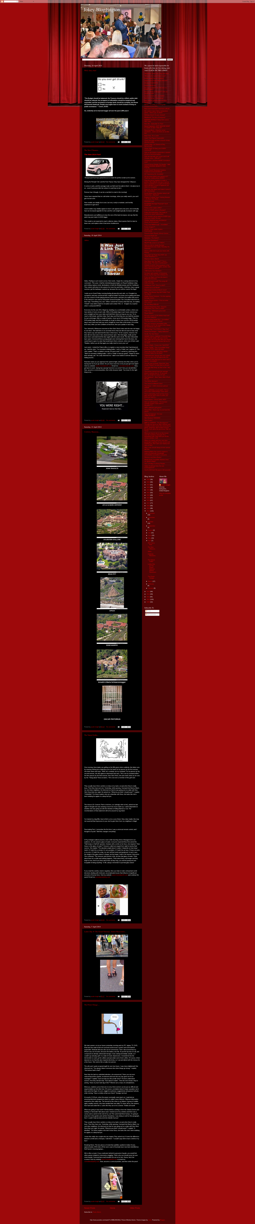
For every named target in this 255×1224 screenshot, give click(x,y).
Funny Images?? (149, 227)
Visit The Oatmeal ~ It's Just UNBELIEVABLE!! (153, 414)
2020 (148, 495)
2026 (148, 479)
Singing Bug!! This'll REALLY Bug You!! (156, 329)
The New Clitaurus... (91, 150)
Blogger (162, 1220)
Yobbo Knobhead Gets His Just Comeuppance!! (154, 466)
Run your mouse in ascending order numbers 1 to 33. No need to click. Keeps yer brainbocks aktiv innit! (157, 325)
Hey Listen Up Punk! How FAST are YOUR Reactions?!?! (155, 255)
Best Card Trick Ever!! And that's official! (157, 108)
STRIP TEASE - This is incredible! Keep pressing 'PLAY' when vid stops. (156, 348)
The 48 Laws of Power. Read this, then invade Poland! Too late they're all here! (156, 364)
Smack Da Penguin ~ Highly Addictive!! (156, 331)
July (149, 533)
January (151, 588)
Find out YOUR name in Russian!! (155, 210)
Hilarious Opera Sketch (151, 259)
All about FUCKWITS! (151, 83)
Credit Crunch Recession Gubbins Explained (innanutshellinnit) (155, 170)
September (151, 526)
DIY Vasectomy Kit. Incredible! (153, 174)
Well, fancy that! (90, 70)
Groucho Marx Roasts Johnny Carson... (156, 233)
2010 (148, 599)
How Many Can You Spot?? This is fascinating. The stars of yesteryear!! (155, 262)
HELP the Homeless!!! (151, 240)
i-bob (149, 1220)
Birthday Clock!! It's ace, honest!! (154, 115)
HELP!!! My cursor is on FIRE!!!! (154, 243)
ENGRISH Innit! (149, 201)
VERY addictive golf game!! (153, 407)
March (150, 581)
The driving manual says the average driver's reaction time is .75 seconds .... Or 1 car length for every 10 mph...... (156, 373)
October (150, 521)
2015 (148, 508)
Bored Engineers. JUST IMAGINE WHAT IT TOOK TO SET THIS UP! (157, 127)
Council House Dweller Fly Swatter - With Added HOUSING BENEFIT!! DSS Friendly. (157, 166)
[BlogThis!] (124, 142)
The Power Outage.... (92, 1004)
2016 (148, 505)
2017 (148, 503)
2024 (148, 484)
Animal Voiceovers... (150, 85)
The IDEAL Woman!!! (151, 381)
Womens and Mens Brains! (152, 457)
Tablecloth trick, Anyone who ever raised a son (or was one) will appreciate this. (157, 356)
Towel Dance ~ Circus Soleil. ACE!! (155, 399)
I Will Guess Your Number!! (152, 271)
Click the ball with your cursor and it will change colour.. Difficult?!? (156, 157)
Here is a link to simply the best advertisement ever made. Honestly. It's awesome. (156, 246)
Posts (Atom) (97, 1212)
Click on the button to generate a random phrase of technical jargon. (157, 153)
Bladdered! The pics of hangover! (154, 117)
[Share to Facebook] (128, 142)
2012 (148, 594)
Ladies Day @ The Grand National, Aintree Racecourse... (105, 931)
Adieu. (86, 240)
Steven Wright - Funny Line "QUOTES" (156, 345)
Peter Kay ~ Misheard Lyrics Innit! (155, 311)
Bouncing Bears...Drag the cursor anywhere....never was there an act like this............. (156, 131)
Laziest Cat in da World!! (152, 287)
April (149, 540)
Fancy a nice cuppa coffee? (153, 207)
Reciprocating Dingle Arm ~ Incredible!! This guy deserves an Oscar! (156, 320)
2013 (148, 591)
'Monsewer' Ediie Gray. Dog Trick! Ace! (156, 73)
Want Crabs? (148, 420)
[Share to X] (126, 142)
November (151, 517)
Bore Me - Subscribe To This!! (153, 124)
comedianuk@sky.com (126, 366)
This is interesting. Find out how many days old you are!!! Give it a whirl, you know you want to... (156, 395)
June (150, 535)
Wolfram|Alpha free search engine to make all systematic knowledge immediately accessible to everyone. (156, 453)
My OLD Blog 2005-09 (151, 304)
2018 (148, 500)
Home (112, 1208)
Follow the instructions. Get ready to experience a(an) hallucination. (155, 213)
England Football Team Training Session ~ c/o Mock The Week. (157, 198)
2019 (148, 498)
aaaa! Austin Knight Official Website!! (156, 80)
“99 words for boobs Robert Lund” (155, 76)
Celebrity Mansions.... (92, 432)
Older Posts (135, 1208)
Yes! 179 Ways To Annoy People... (155, 463)
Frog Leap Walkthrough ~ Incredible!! (156, 224)
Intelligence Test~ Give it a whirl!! (154, 285)
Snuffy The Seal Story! (151, 334)
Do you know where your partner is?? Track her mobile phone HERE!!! (156, 177)
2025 (148, 482)
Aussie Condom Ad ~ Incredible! (154, 96)
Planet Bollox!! (148, 313)
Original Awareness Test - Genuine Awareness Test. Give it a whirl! (155, 307)
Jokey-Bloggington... (104, 9)
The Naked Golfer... (91, 735)
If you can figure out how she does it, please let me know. (156, 278)
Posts (149, 611)
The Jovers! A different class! (153, 383)
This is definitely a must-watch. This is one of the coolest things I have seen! (156, 390)
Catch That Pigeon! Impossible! (154, 138)
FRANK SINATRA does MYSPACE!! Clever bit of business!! (155, 221)
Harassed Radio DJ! (150, 235)
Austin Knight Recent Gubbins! (154, 78)
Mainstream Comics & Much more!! (155, 290)
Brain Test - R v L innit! (151, 135)
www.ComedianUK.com (103, 366)
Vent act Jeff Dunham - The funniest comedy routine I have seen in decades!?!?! (155, 403)
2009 (148, 602)
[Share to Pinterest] (130, 142)
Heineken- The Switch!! (151, 238)
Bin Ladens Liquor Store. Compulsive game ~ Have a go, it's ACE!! (156, 111)
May (149, 538)
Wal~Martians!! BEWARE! (152, 418)
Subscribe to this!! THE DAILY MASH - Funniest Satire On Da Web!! (156, 352)
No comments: (111, 142)
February (151, 584)
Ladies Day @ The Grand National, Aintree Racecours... (152, 569)
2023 (148, 487)
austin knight (165, 485)
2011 (148, 597)
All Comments (151, 614)
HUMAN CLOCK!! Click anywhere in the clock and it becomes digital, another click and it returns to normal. (157, 266)
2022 (148, 490)
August (150, 530)
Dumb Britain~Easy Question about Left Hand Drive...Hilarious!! (156, 194)
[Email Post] (118, 142)
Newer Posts (89, 1208)
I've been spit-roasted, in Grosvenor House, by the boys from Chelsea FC (156, 274)
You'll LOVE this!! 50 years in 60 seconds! (157, 470)
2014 (148, 511)
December (151, 513)
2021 (148, 492)
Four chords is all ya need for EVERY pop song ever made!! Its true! (157, 217)
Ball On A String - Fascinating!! (154, 98)
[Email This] (122, 142)
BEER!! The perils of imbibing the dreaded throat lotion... (154, 105)
